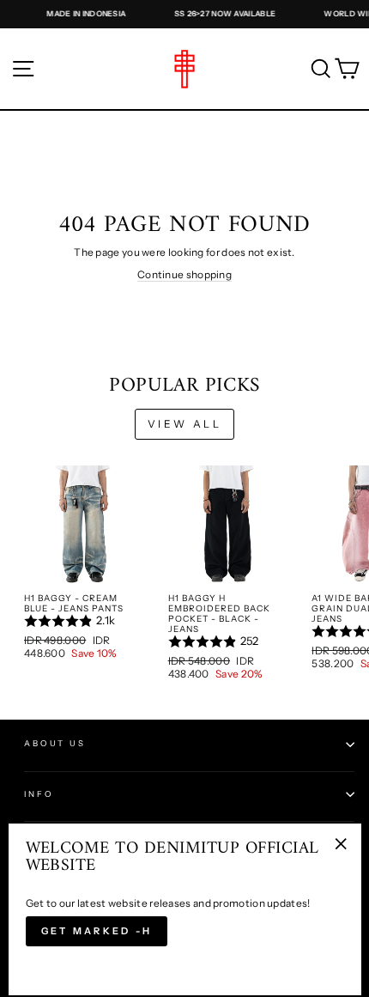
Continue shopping (184, 274)
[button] (84, 621)
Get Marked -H (97, 931)
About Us (55, 743)
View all (185, 423)
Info (38, 794)
